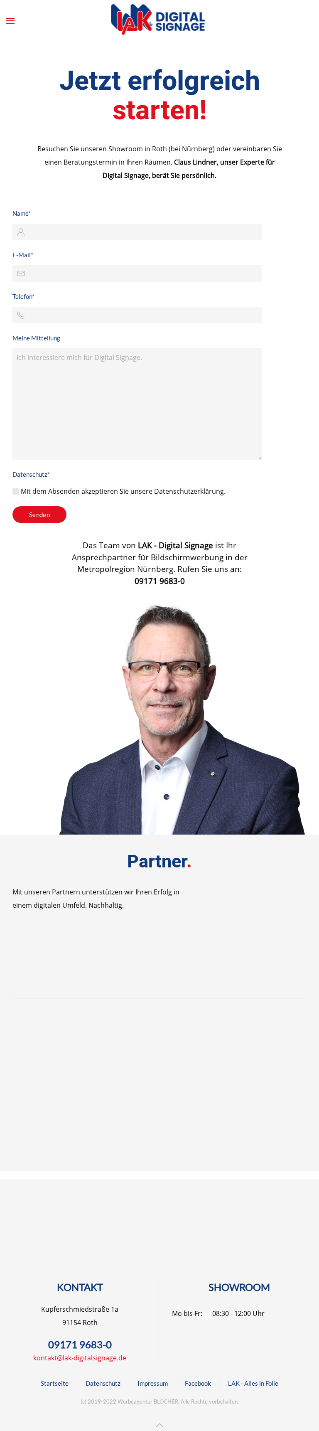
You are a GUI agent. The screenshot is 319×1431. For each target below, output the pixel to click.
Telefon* (23, 296)
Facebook (198, 1383)
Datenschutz (103, 1383)
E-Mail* (22, 255)
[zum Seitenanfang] (159, 1425)
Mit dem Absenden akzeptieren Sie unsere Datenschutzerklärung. (122, 491)
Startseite (55, 1383)
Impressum (152, 1383)
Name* (21, 213)
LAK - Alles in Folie (253, 1383)
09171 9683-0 (80, 1344)
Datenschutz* (31, 474)
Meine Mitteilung (36, 338)
